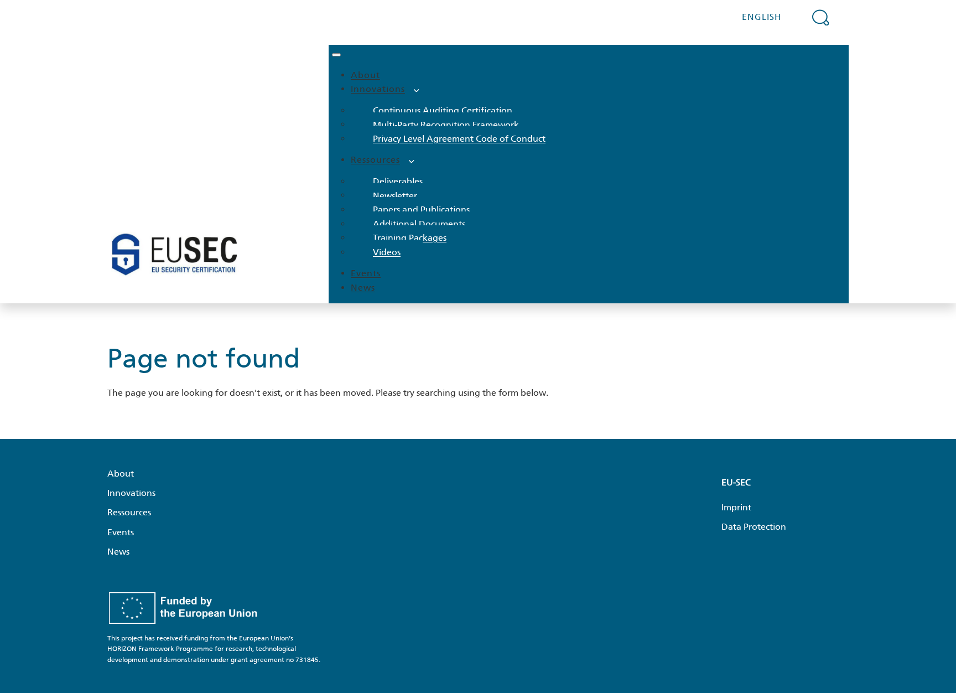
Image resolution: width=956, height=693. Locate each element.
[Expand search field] (820, 17)
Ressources (375, 159)
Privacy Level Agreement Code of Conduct (459, 138)
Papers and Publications (421, 209)
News (363, 287)
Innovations (378, 89)
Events (366, 273)
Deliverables (398, 181)
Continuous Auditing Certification (442, 110)
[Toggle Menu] (336, 54)
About (365, 75)
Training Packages (409, 237)
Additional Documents (419, 224)
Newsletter (395, 195)
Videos (387, 252)
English (762, 17)
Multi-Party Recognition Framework (446, 124)
